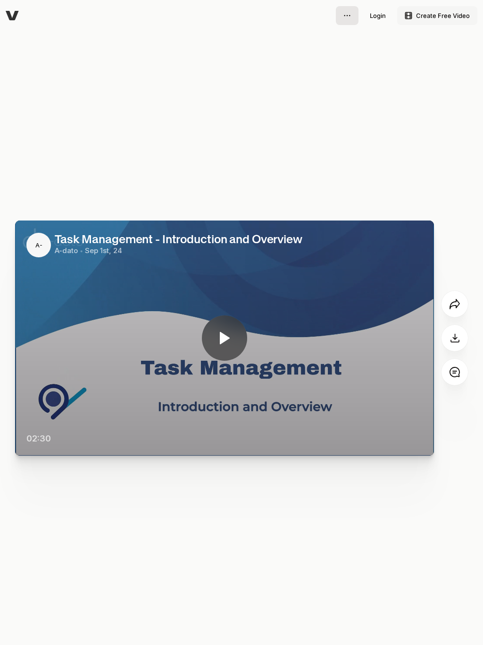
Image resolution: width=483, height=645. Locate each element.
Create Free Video (443, 15)
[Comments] (454, 372)
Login (378, 15)
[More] (347, 15)
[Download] (454, 338)
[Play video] (224, 338)
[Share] (454, 304)
